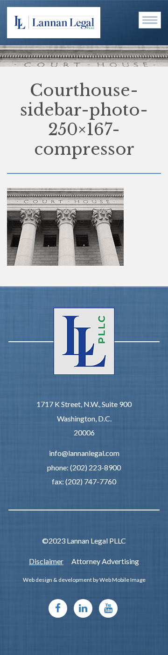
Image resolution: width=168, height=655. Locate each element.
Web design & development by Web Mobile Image (84, 579)
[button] (150, 20)
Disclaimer (46, 561)
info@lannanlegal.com (84, 452)
